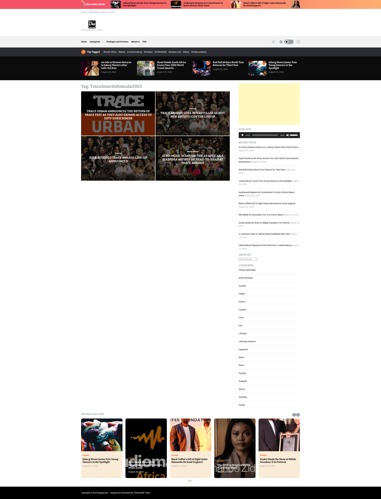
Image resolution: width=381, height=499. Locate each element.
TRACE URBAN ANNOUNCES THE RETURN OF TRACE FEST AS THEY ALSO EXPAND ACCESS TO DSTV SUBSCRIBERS (118, 114)
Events (192, 109)
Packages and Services (117, 41)
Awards (242, 286)
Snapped (243, 381)
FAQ (144, 41)
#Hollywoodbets (198, 52)
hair (240, 325)
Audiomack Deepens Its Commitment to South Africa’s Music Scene (168, 4)
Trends (242, 405)
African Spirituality (247, 270)
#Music (122, 52)
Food (241, 317)
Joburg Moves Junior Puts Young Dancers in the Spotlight (283, 65)
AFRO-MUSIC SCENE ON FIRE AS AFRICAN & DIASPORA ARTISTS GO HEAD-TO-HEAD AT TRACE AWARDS (192, 159)
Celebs (242, 294)
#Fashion (148, 52)
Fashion (242, 310)
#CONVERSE (161, 52)
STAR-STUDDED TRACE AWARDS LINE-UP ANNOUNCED (118, 159)
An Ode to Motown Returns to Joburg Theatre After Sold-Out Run (116, 65)
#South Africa (110, 52)
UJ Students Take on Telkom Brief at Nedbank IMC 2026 (264, 234)
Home (84, 41)
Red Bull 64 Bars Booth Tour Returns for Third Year (228, 64)
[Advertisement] (269, 104)
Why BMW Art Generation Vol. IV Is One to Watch (261, 215)
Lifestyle (242, 333)
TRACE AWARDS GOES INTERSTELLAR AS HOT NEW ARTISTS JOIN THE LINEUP (192, 114)
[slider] (294, 135)
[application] (269, 135)
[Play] (242, 137)
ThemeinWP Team (142, 493)
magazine (243, 349)
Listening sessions (247, 341)
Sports (242, 389)
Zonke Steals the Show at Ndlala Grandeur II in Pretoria (264, 223)
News (195, 151)
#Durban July (174, 52)
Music (118, 107)
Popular (242, 373)
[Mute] (287, 137)
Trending (243, 397)
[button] (294, 415)
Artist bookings (246, 278)
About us (135, 41)
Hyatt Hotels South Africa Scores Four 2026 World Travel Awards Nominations (171, 66)
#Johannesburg (134, 52)
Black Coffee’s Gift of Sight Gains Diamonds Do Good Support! (267, 203)
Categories (95, 41)
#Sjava (186, 52)
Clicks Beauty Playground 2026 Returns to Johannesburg (265, 245)
